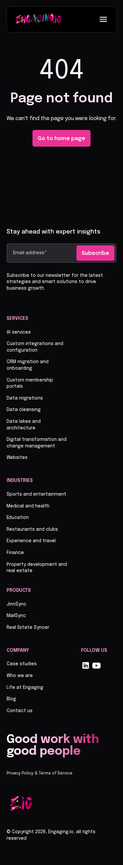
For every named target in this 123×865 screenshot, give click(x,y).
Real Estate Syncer (28, 627)
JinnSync (16, 604)
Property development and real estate (37, 567)
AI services (19, 332)
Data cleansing (24, 409)
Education (18, 517)
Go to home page (61, 138)
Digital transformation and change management (37, 442)
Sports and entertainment (36, 494)
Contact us (19, 711)
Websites (17, 457)
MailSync (16, 615)
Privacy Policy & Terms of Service (39, 773)
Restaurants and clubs (32, 529)
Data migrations (25, 398)
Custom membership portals (30, 383)
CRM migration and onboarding (28, 365)
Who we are (20, 675)
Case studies (22, 664)
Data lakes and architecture (24, 424)
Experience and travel (31, 541)
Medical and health (28, 506)
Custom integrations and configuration (35, 347)
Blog (11, 699)
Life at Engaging (25, 687)
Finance (15, 552)
